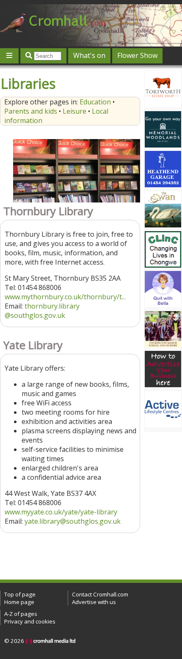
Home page (19, 602)
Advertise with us (94, 602)
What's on (89, 55)
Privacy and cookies (29, 621)
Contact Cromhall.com (100, 594)
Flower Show (137, 55)
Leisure (74, 111)
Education (95, 102)
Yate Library (33, 345)
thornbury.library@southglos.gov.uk (42, 310)
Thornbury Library (48, 211)
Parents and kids (30, 111)
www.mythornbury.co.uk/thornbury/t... (65, 296)
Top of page (20, 594)
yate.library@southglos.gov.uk (73, 521)
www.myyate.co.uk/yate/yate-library (61, 512)
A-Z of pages (20, 614)
